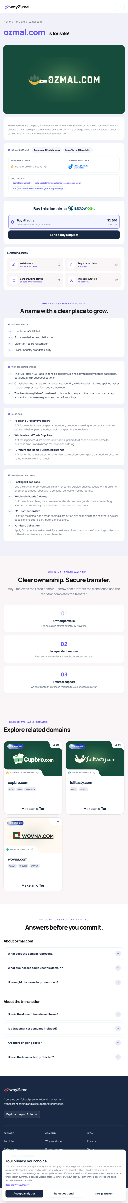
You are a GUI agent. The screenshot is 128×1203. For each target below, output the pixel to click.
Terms (90, 1149)
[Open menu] (120, 7)
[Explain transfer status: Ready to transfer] (94, 772)
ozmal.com (35, 21)
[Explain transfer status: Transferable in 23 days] (45, 166)
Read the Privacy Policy (17, 1184)
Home (7, 21)
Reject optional (64, 1193)
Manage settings (103, 1193)
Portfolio (20, 21)
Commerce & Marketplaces (47, 150)
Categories (10, 1149)
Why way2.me (53, 1141)
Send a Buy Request (64, 235)
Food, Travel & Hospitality (78, 150)
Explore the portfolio (19, 1114)
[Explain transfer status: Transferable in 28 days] (37, 772)
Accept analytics (25, 1193)
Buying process (54, 1149)
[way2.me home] (16, 7)
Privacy (91, 1141)
